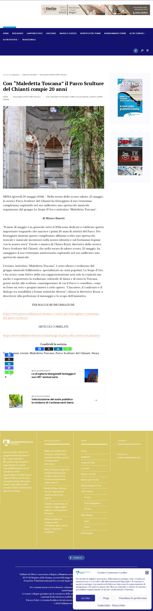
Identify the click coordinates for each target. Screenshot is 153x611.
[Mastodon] (9, 368)
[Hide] (5, 377)
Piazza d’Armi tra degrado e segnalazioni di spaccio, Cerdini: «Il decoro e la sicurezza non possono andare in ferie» (57, 476)
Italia (86, 521)
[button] (147, 572)
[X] (49, 349)
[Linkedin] (58, 349)
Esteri (86, 527)
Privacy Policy (119, 605)
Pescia (87, 497)
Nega (106, 598)
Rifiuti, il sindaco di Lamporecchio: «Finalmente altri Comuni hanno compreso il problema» (56, 525)
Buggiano (17, 33)
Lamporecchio (34, 33)
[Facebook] (135, 50)
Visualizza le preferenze (133, 598)
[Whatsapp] (67, 349)
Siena (95, 353)
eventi (24, 353)
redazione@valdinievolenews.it (132, 457)
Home (6, 33)
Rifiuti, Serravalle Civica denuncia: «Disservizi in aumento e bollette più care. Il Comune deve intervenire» (57, 457)
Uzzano (87, 509)
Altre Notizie (10, 39)
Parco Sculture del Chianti (73, 353)
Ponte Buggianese (92, 503)
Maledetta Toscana (42, 353)
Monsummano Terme (115, 33)
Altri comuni (137, 33)
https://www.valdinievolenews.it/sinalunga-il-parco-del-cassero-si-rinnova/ (51, 335)
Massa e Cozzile (68, 33)
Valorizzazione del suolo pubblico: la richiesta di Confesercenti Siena (53, 399)
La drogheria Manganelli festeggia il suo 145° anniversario (53, 374)
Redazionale (29, 39)
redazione (15, 75)
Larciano (51, 33)
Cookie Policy (103, 605)
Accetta (85, 598)
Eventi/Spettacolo (58, 75)
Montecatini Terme (90, 33)
